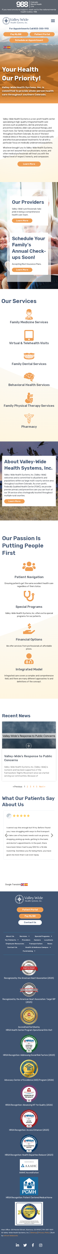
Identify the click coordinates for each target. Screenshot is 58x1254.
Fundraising (28, 951)
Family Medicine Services (29, 322)
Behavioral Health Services (29, 385)
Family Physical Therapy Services (29, 406)
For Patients (10, 940)
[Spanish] (9, 47)
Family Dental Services (29, 364)
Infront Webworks (11, 1236)
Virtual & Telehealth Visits (29, 343)
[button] (53, 21)
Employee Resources (15, 944)
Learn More (22, 220)
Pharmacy (29, 427)
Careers (37, 940)
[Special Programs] (29, 596)
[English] (5, 47)
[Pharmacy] (29, 419)
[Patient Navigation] (29, 566)
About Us (10, 936)
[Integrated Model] (29, 658)
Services (23, 936)
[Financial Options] (29, 628)
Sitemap (34, 1233)
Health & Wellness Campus (36, 947)
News (49, 944)
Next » (42, 787)
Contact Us (12, 947)
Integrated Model (29, 669)
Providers (26, 940)
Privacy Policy (44, 1233)
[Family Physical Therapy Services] (29, 398)
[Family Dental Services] (29, 356)
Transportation (36, 944)
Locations (48, 940)
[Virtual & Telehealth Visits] (29, 335)
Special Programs (29, 607)
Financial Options (29, 639)
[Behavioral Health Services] (29, 377)
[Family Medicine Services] (29, 314)
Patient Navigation (29, 577)
